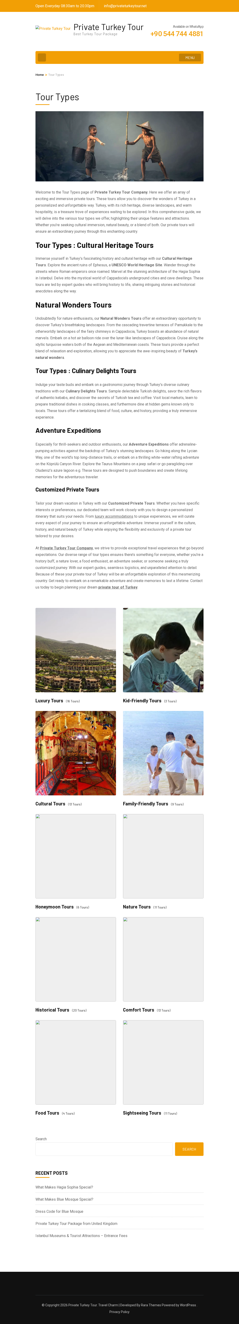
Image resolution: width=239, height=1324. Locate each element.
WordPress (188, 1305)
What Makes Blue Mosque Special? (64, 1199)
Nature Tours (137, 906)
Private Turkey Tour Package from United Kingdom (76, 1223)
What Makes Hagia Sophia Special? (64, 1187)
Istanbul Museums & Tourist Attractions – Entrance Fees (81, 1236)
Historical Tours (52, 1009)
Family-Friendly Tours (145, 803)
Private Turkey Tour (109, 27)
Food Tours (47, 1113)
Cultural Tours (50, 803)
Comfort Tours (138, 1009)
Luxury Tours (49, 700)
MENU (190, 57)
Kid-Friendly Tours (142, 700)
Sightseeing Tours (142, 1113)
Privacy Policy (119, 1312)
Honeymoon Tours (54, 906)
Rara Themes (151, 1305)
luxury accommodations (114, 516)
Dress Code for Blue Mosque (59, 1211)
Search (41, 1139)
